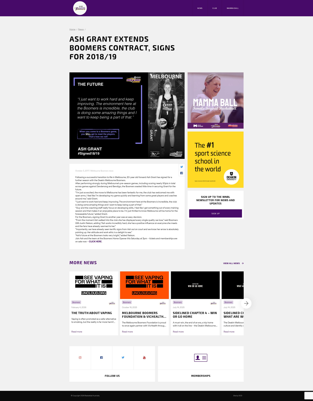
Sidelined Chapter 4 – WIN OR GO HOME (195, 314)
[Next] (246, 303)
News (199, 8)
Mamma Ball (233, 8)
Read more (76, 332)
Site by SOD (237, 396)
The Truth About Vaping (91, 313)
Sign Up (216, 213)
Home (72, 30)
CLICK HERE (95, 242)
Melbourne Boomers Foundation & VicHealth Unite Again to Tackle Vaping (142, 314)
